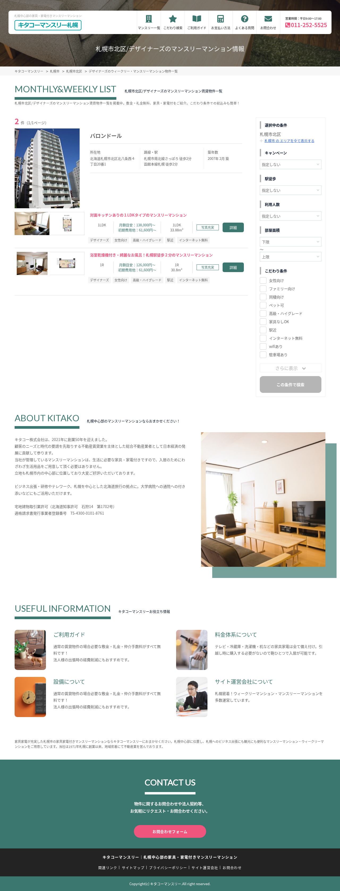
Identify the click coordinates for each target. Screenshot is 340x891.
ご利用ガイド (196, 28)
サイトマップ (133, 867)
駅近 (273, 329)
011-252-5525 (309, 25)
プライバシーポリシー (168, 867)
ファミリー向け (282, 288)
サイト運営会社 (205, 867)
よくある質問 (244, 28)
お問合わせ (268, 28)
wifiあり (276, 346)
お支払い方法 (220, 28)
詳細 (233, 227)
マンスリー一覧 (149, 28)
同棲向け (276, 296)
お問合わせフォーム (170, 831)
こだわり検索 (172, 28)
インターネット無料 (286, 338)
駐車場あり (278, 354)
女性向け (276, 280)
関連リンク (107, 867)
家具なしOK (279, 321)
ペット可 (276, 305)
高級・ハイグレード (286, 313)
